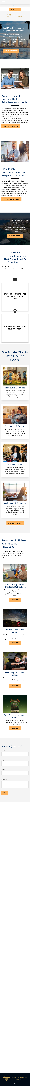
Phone (3, 770)
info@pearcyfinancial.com (15, 1083)
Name (3, 750)
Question (4, 779)
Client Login (16, 10)
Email (3, 760)
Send (4, 793)
